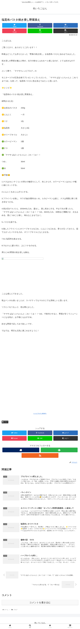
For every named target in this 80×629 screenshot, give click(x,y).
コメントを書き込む (40, 602)
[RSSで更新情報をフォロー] (40, 455)
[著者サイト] (20, 450)
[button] (74, 348)
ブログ (6, 422)
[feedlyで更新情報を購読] (59, 450)
